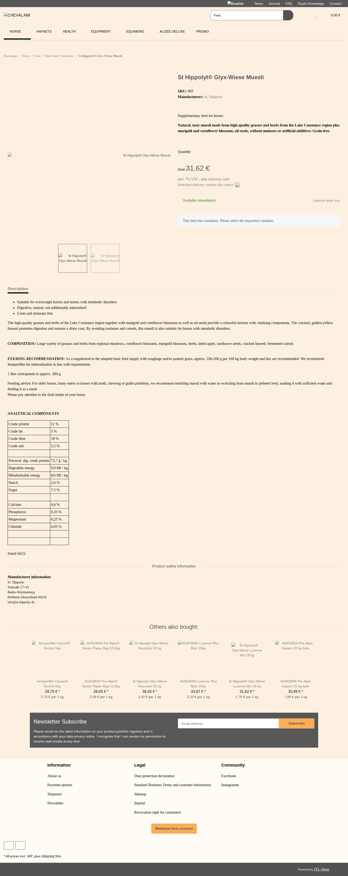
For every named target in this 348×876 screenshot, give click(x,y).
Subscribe (297, 723)
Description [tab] (18, 289)
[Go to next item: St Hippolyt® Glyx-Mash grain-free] (339, 56)
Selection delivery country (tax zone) (206, 185)
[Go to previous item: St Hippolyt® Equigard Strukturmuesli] (329, 56)
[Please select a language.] (238, 3)
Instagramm (230, 785)
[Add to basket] (11, 71)
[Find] (288, 15)
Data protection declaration (154, 776)
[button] (306, 15)
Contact (335, 3)
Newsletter (55, 803)
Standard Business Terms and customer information (172, 785)
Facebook (228, 776)
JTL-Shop (321, 869)
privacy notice (84, 736)
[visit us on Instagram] (20, 845)
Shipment (54, 794)
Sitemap (140, 794)
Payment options (59, 785)
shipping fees (51, 856)
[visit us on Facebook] (8, 845)
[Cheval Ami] (17, 15)
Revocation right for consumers (157, 812)
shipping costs (218, 179)
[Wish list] (315, 15)
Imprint (139, 803)
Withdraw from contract (174, 828)
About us (54, 776)
